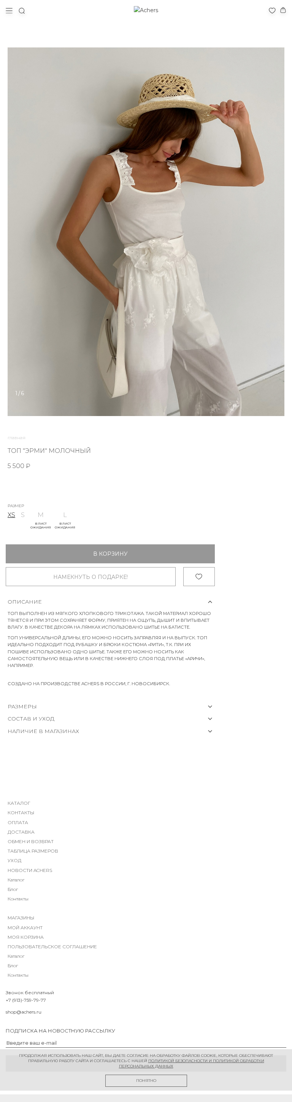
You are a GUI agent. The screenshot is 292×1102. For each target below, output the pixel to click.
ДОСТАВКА (21, 832)
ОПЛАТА (18, 822)
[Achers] (146, 10)
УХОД (14, 860)
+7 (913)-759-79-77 (26, 1000)
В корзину (110, 553)
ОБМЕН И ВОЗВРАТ (31, 841)
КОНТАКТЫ (21, 812)
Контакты (18, 899)
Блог (13, 889)
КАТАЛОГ (19, 803)
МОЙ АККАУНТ (25, 927)
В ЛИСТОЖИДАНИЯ (40, 525)
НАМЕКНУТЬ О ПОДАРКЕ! (90, 577)
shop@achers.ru (23, 1012)
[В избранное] (199, 576)
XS (11, 515)
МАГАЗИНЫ (21, 918)
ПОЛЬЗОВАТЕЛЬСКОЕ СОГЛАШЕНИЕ (52, 946)
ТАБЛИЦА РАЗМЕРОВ (33, 851)
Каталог (16, 880)
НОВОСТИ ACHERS (30, 870)
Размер (16, 506)
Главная (16, 437)
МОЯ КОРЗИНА (26, 937)
